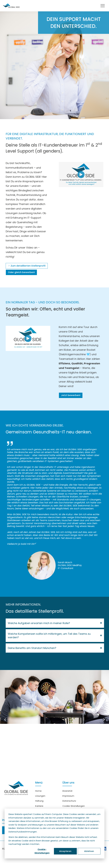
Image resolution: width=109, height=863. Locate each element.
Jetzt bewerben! (70, 395)
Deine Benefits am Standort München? (32, 648)
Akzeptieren (65, 851)
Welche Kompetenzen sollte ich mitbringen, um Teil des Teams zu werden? (49, 635)
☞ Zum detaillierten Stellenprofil (26, 265)
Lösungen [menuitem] (40, 795)
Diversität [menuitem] (67, 790)
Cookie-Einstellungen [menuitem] (73, 805)
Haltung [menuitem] (39, 800)
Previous (5, 719)
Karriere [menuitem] (39, 805)
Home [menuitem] (38, 790)
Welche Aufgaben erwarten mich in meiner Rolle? (39, 623)
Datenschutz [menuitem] (69, 800)
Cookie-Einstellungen (42, 851)
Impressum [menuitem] (68, 795)
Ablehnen (89, 851)
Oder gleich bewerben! (21, 272)
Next (104, 719)
